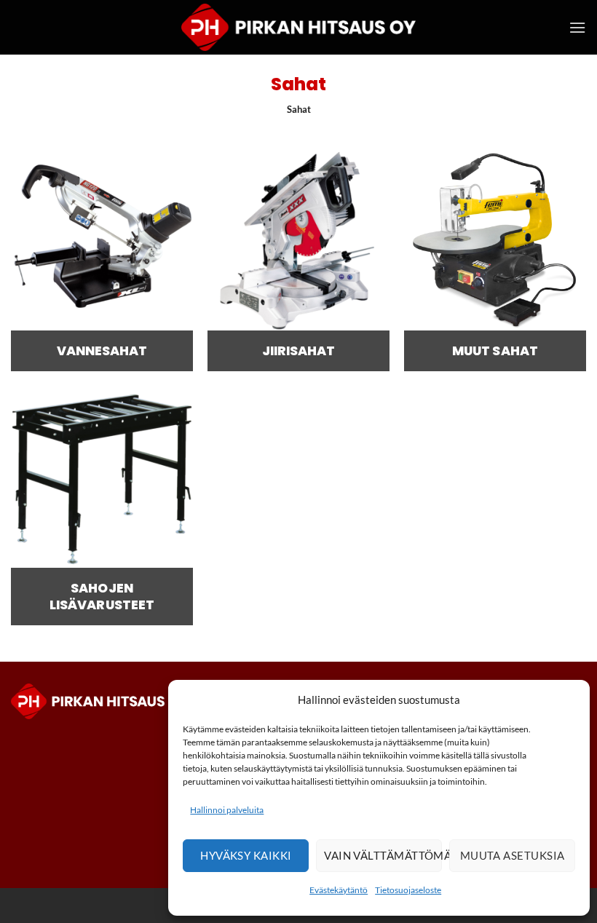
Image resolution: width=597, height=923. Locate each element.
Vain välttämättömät (383, 855)
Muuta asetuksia (512, 855)
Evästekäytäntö (338, 889)
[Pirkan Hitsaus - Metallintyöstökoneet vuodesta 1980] (298, 27)
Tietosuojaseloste (408, 889)
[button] (577, 27)
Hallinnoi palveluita (227, 809)
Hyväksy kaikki (245, 855)
